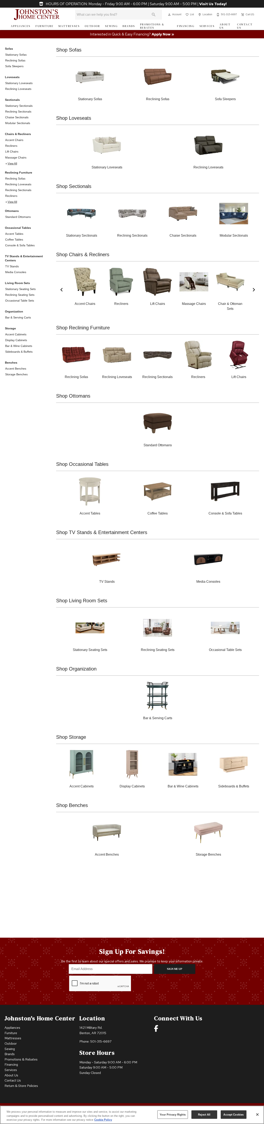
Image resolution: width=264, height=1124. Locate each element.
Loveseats (12, 77)
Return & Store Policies (21, 1086)
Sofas (9, 48)
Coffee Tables (14, 239)
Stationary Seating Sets (20, 289)
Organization (14, 311)
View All (12, 163)
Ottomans (12, 211)
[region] (132, 1115)
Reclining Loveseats (18, 88)
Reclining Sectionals (18, 111)
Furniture (44, 26)
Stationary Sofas (16, 54)
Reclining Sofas (15, 60)
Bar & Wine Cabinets (18, 346)
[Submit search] (153, 14)
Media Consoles (15, 272)
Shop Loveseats (73, 118)
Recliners (11, 145)
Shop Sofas (68, 50)
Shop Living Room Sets (81, 600)
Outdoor (92, 26)
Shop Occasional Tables (82, 464)
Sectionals (12, 99)
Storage (10, 328)
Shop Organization (76, 669)
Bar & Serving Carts (18, 317)
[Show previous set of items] (61, 290)
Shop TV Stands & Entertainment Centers (101, 532)
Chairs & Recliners (18, 134)
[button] (169, 14)
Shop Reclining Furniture (83, 327)
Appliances (21, 26)
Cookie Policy (103, 1119)
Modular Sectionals (17, 123)
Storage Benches (16, 374)
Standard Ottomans (18, 216)
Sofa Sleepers (14, 66)
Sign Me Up (174, 969)
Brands (129, 26)
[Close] (257, 1114)
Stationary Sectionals (19, 105)
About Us (224, 26)
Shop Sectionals (73, 186)
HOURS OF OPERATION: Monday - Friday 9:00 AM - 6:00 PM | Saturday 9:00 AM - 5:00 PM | (136, 4)
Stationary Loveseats (19, 83)
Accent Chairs (14, 140)
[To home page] (37, 14)
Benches (11, 362)
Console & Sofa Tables (20, 245)
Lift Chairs (11, 151)
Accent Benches (15, 368)
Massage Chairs (15, 157)
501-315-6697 (101, 1041)
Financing (185, 26)
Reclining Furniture (18, 172)
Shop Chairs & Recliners (82, 254)
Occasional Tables (18, 227)
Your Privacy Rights (172, 1114)
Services (207, 26)
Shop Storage (71, 737)
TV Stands (12, 266)
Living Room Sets (17, 283)
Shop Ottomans (73, 396)
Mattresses (69, 26)
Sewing (111, 26)
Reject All (204, 1114)
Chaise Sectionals (16, 117)
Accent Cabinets (15, 334)
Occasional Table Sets (19, 300)
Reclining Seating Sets (19, 294)
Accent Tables (14, 233)
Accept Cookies (233, 1114)
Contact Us (244, 26)
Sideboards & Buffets (19, 351)
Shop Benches (72, 805)
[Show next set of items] (253, 290)
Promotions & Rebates (152, 26)
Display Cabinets (16, 340)
